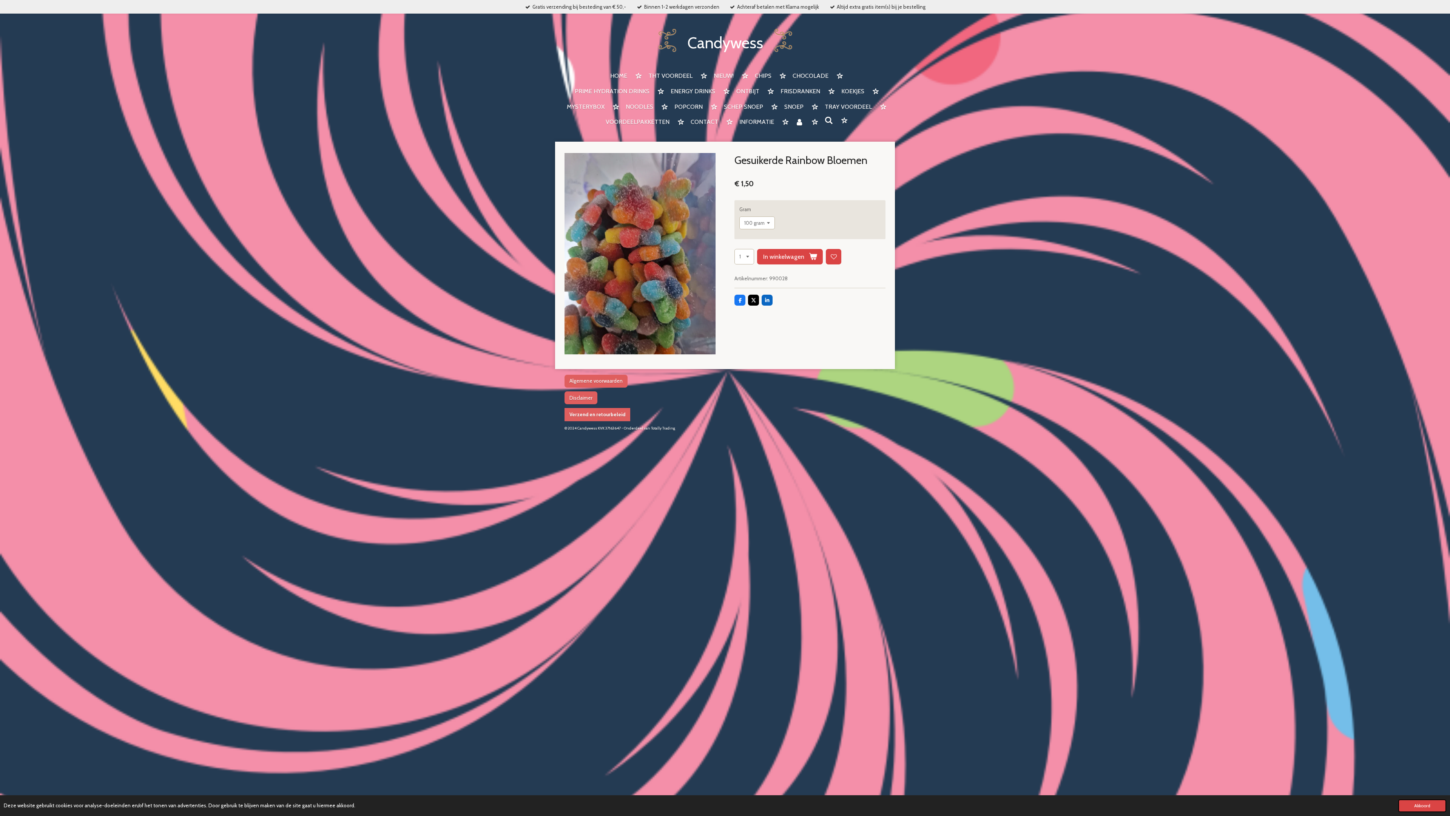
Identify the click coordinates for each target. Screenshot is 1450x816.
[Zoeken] (829, 121)
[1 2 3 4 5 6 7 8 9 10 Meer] (744, 256)
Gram (745, 209)
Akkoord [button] (1422, 805)
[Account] (799, 122)
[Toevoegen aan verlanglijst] (833, 256)
